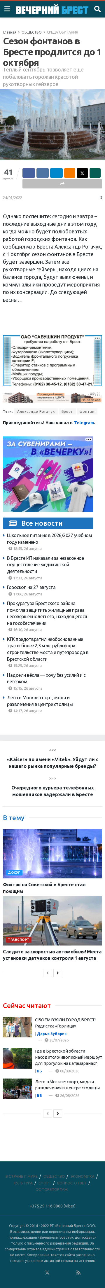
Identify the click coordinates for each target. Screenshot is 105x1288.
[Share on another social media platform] (62, 183)
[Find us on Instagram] (63, 1273)
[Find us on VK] (31, 1273)
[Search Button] (97, 9)
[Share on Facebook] (28, 173)
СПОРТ (44, 1183)
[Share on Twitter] (82, 173)
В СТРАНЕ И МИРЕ (22, 1176)
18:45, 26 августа (27, 548)
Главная (9, 32)
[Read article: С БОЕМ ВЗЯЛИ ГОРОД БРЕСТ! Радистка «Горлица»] (17, 1027)
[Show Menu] (7, 9)
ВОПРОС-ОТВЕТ (72, 1183)
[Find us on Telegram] (55, 1273)
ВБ (39, 1071)
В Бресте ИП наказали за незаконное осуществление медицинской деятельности (45, 564)
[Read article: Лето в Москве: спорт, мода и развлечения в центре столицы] (17, 1089)
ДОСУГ (14, 872)
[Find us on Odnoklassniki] (39, 1273)
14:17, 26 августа (27, 711)
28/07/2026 (58, 1040)
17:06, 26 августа (27, 594)
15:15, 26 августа (27, 688)
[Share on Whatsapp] (95, 173)
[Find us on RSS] (78, 1273)
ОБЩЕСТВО (32, 32)
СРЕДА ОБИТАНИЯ (62, 32)
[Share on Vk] (42, 173)
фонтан (87, 411)
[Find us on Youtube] (71, 1273)
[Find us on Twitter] (47, 1273)
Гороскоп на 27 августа (31, 587)
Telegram (84, 422)
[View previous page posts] (47, 973)
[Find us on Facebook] (23, 1273)
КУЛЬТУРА (23, 1183)
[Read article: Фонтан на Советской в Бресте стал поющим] (52, 853)
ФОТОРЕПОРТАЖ (52, 1189)
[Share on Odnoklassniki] (70, 173)
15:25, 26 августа (27, 665)
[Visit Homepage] (52, 8)
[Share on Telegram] (56, 173)
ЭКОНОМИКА (82, 1176)
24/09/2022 (12, 197)
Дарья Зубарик (52, 1034)
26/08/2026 (69, 1095)
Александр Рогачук (36, 411)
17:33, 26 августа (27, 578)
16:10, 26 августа (27, 630)
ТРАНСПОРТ (18, 939)
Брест (67, 411)
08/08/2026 (69, 1071)
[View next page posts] (57, 973)
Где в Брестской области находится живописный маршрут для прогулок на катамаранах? (68, 1057)
